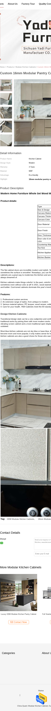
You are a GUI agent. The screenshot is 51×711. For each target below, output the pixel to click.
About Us (13, 4)
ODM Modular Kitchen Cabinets (20, 519)
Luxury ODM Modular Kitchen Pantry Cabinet (18, 614)
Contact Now (20, 622)
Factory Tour (28, 4)
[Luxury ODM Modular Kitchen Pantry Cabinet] (18, 592)
